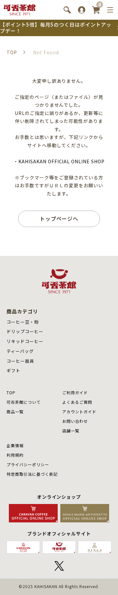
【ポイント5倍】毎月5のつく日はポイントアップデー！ (55, 27)
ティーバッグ (20, 351)
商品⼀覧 (15, 411)
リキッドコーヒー (25, 341)
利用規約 (15, 455)
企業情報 (15, 445)
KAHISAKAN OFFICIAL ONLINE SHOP (61, 161)
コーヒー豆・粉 (23, 322)
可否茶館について (24, 402)
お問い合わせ (75, 421)
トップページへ (59, 218)
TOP (11, 392)
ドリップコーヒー (25, 331)
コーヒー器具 (20, 361)
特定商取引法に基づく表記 (32, 474)
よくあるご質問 (77, 402)
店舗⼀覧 (70, 430)
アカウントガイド (79, 411)
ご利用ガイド (75, 392)
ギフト (13, 370)
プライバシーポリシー (28, 464)
